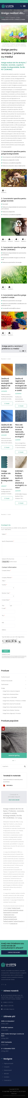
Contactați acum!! (14, 952)
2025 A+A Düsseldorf (7, 1021)
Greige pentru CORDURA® (10, 697)
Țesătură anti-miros (9, 914)
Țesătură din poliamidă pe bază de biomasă (7, 428)
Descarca (9, 785)
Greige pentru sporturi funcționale (11, 704)
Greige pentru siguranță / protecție (12, 713)
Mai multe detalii (14, 800)
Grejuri (9, 908)
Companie (6, 1067)
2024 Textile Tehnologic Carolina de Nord (12, 1035)
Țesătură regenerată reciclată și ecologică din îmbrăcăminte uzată (21, 384)
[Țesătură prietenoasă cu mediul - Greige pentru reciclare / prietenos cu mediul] (4, 190)
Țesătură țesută (5, 677)
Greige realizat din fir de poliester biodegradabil (7, 477)
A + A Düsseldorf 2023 (8, 1048)
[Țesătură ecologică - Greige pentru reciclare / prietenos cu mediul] (4, 239)
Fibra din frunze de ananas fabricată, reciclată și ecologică (20, 431)
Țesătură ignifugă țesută (9, 917)
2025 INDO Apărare (7, 1027)
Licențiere (6, 1077)
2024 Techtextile (6, 1042)
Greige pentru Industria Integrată (11, 691)
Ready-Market (21, 1095)
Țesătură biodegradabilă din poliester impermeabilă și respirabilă (13, 911)
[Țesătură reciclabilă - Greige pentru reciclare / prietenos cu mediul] (11, 239)
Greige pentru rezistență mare (10, 694)
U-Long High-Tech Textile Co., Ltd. (11, 1091)
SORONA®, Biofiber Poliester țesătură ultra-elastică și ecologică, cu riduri (21, 479)
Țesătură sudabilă (8, 921)
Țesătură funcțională (6, 680)
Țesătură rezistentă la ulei (10, 919)
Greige (18, 17)
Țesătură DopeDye (18, 921)
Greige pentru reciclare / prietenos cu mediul (13, 19)
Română (24, 1)
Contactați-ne (13, 923)
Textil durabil (4, 684)
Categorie (12, 17)
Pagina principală (8, 1063)
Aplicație (6, 1073)
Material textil (8, 1070)
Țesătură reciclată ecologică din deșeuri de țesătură (7, 383)
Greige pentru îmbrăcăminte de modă (12, 707)
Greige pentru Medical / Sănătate (11, 710)
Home (7, 17)
